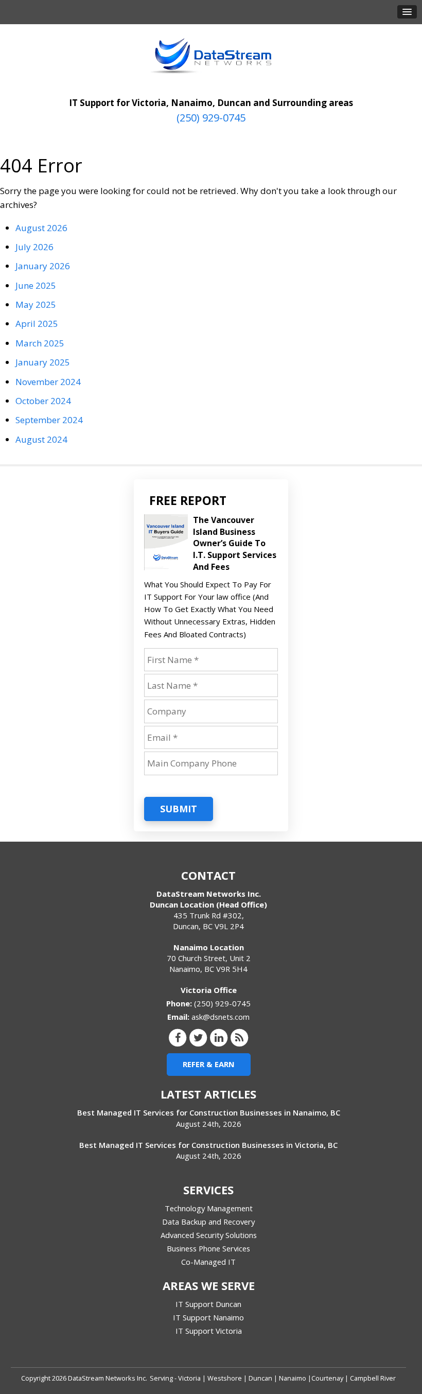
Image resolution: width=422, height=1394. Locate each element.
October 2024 (43, 401)
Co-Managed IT (208, 1262)
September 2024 (49, 420)
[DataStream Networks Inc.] (211, 56)
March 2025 (39, 343)
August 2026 (41, 228)
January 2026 (42, 266)
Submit (178, 809)
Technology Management (209, 1208)
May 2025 (35, 304)
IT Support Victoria (208, 1331)
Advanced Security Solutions (209, 1235)
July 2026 (34, 247)
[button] (407, 12)
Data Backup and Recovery (208, 1221)
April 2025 (36, 323)
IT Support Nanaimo (208, 1317)
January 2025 (42, 362)
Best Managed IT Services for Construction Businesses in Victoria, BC (208, 1145)
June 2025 (35, 285)
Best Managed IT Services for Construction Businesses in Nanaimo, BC (208, 1112)
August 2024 (41, 439)
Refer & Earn (209, 1064)
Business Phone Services (208, 1248)
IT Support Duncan (208, 1304)
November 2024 (48, 382)
